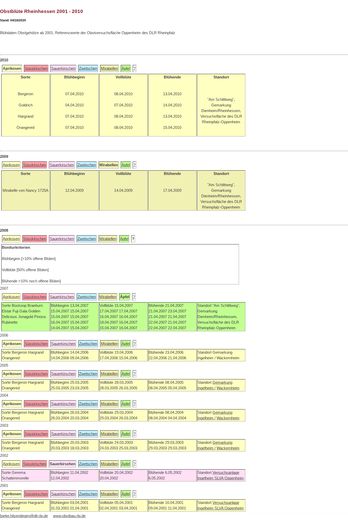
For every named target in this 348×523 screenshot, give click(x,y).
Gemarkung (222, 382)
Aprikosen (11, 165)
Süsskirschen (36, 68)
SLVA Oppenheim (229, 478)
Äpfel (126, 68)
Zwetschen (88, 68)
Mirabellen (109, 68)
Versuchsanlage (225, 473)
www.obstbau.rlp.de (69, 516)
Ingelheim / (206, 388)
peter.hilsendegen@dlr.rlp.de (24, 516)
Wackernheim (228, 388)
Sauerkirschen (63, 68)
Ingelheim (206, 478)
